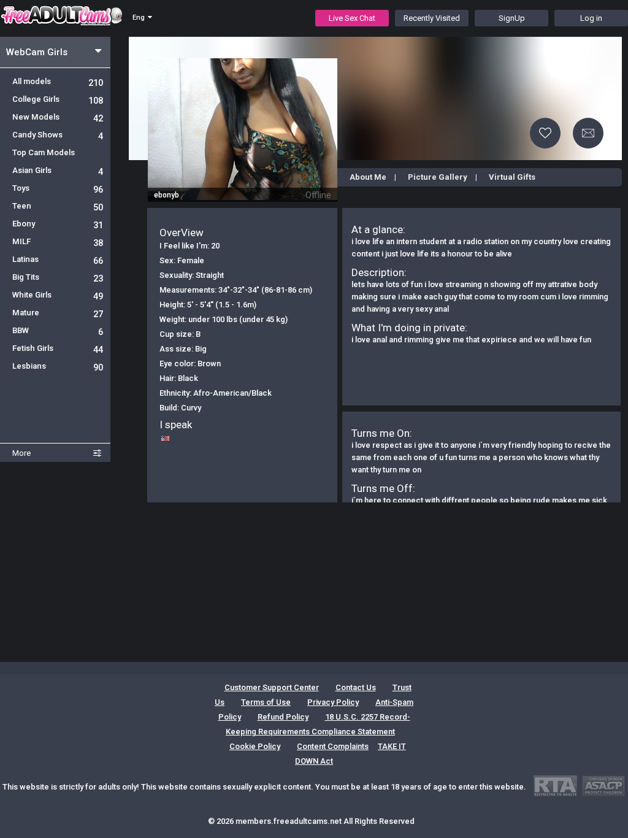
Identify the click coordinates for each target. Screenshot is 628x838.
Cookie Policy (254, 746)
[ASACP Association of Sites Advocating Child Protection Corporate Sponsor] (603, 785)
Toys (57, 188)
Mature (57, 312)
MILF (57, 241)
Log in (591, 18)
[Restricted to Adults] (555, 785)
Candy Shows (57, 134)
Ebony (57, 223)
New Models (57, 116)
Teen (57, 205)
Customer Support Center (271, 687)
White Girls (57, 294)
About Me (368, 177)
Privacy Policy (333, 702)
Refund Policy (283, 716)
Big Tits (57, 277)
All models (57, 81)
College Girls (57, 99)
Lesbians (57, 366)
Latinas (57, 259)
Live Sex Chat (352, 18)
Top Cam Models (43, 152)
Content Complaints (333, 746)
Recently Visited (432, 18)
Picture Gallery (437, 177)
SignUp (512, 18)
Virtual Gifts (512, 177)
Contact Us (355, 687)
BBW (57, 330)
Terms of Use (266, 702)
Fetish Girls (57, 348)
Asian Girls (57, 170)
